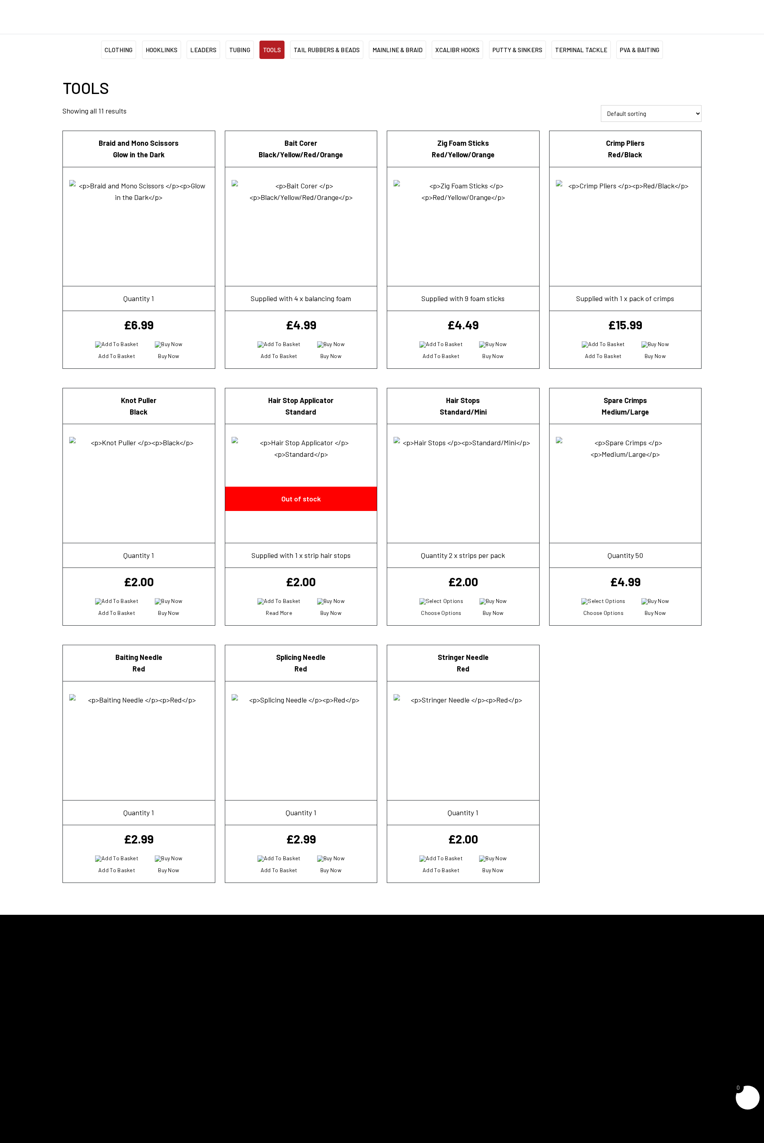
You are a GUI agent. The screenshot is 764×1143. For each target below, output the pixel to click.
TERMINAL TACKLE (581, 49)
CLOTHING (119, 49)
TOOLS (272, 49)
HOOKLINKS (162, 49)
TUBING (239, 49)
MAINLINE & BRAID (397, 49)
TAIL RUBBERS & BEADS (327, 49)
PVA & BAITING (639, 49)
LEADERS (203, 49)
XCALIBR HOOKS (457, 49)
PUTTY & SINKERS (517, 49)
